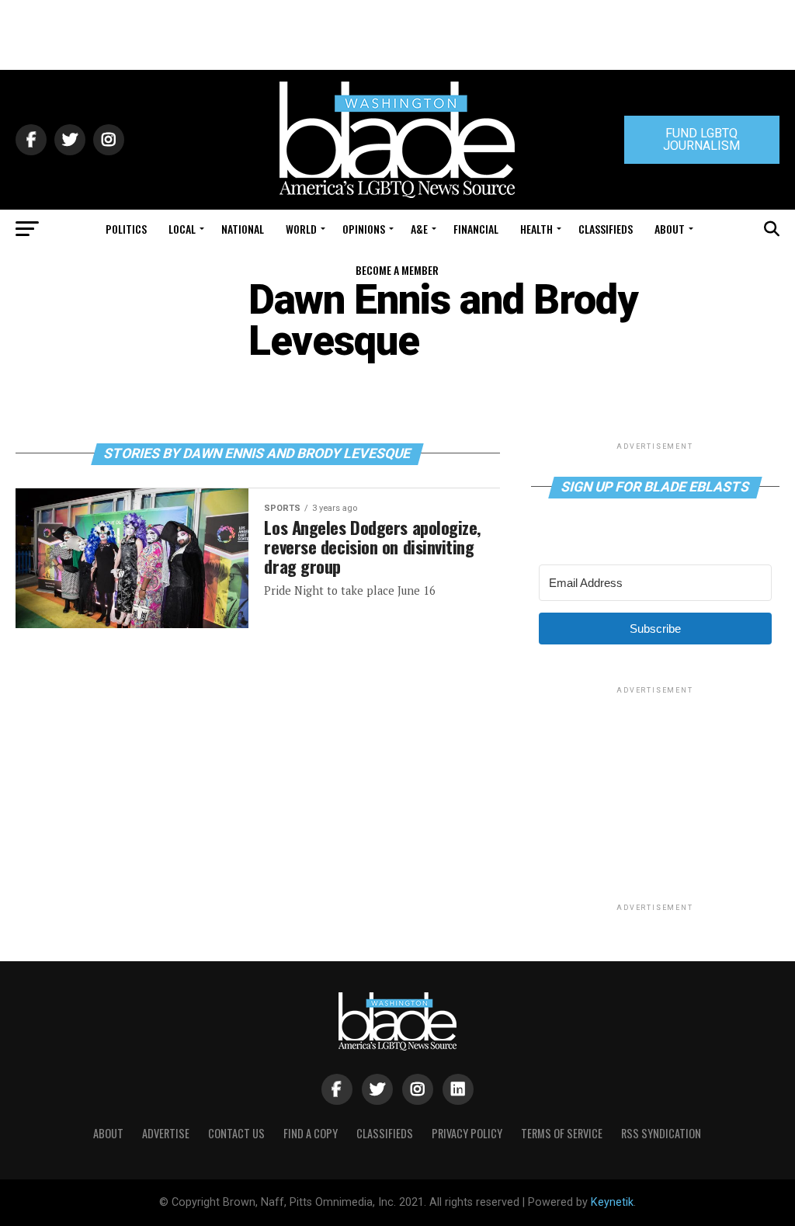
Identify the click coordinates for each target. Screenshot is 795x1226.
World (301, 229)
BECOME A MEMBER (397, 270)
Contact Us (236, 1133)
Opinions (363, 229)
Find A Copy (310, 1133)
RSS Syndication (661, 1133)
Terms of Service (561, 1133)
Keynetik (612, 1202)
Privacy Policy (467, 1133)
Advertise (165, 1133)
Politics (126, 229)
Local (182, 229)
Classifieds (605, 229)
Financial (475, 229)
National (242, 229)
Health (536, 229)
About (669, 229)
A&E (419, 229)
